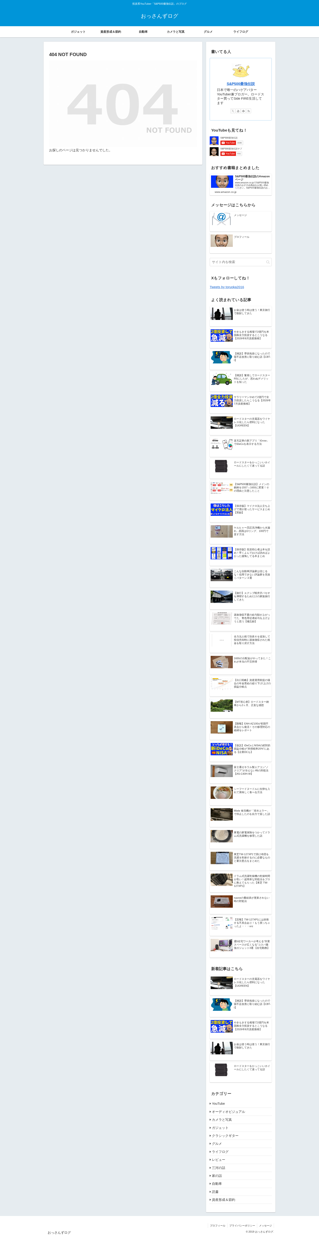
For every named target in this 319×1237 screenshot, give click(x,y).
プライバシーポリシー (242, 1225)
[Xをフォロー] (232, 110)
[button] (268, 262)
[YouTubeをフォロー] (238, 110)
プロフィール (217, 1225)
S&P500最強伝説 (241, 84)
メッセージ (265, 1225)
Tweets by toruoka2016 (227, 287)
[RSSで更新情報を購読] (248, 110)
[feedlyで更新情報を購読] (243, 110)
